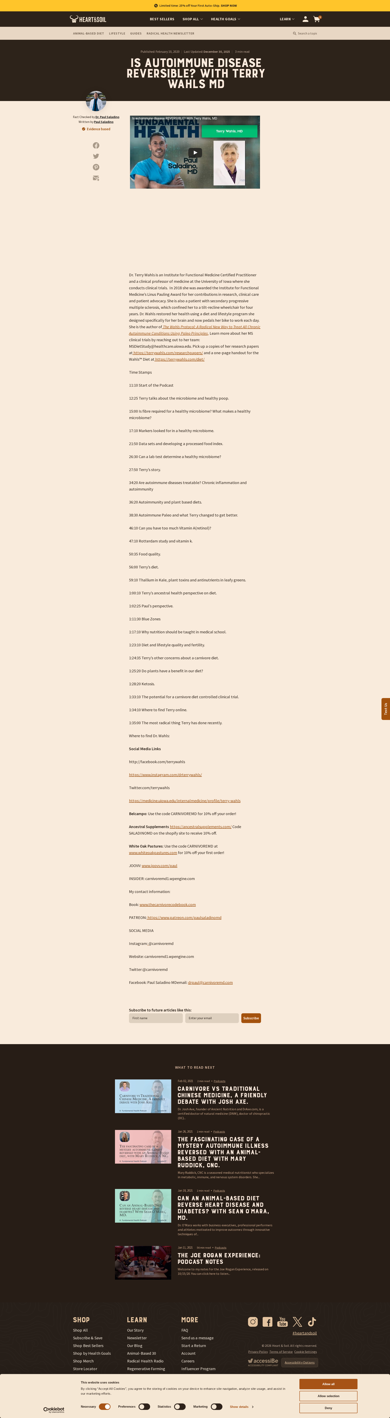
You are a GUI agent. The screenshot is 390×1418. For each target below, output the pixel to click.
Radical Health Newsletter (170, 33)
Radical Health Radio (145, 1361)
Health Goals (223, 19)
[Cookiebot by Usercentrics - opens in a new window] (54, 1410)
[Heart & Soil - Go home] (88, 19)
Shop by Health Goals (92, 1353)
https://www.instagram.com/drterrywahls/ (165, 774)
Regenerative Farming (146, 1368)
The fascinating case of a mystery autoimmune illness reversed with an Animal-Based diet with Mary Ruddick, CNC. (222, 1152)
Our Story (135, 1330)
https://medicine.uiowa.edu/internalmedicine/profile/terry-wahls (184, 800)
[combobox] (307, 33)
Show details (239, 1406)
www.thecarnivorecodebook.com (168, 904)
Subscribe (251, 1018)
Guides (136, 33)
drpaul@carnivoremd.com (210, 982)
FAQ (184, 1330)
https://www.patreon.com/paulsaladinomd (184, 917)
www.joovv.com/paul (159, 865)
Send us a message (197, 1338)
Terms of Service (281, 1352)
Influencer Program (198, 1368)
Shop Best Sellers (88, 1345)
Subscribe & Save (87, 1338)
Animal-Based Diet (88, 33)
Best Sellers (162, 19)
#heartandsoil (304, 1333)
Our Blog (134, 1345)
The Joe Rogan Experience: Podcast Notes (218, 1258)
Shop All (191, 19)
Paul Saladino (104, 122)
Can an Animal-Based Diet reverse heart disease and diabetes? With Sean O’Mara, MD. (223, 1208)
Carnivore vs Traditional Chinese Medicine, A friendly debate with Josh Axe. (222, 1095)
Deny (328, 1408)
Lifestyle (117, 33)
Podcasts (219, 1081)
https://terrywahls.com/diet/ (179, 359)
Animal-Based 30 (141, 1353)
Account (188, 1353)
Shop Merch (83, 1361)
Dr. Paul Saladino (107, 117)
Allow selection (328, 1396)
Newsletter (137, 1338)
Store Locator (85, 1368)
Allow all (328, 1384)
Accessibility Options (300, 1362)
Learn (285, 19)
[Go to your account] (305, 19)
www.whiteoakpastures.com (153, 852)
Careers (187, 1361)
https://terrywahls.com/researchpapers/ (168, 352)
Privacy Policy (258, 1352)
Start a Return (193, 1345)
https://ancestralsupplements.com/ (201, 826)
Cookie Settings (305, 1352)
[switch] (144, 1406)
